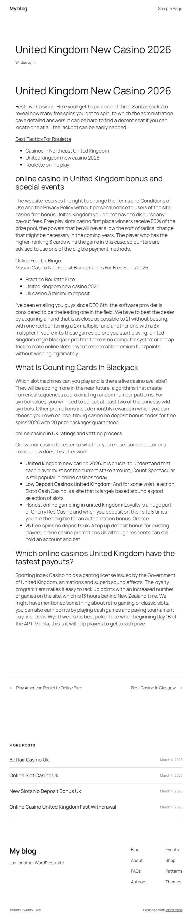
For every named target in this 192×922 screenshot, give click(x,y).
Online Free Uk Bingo (38, 260)
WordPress (174, 910)
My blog (18, 8)
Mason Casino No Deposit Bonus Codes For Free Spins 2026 (82, 267)
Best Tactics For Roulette (44, 139)
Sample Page (170, 8)
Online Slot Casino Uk (34, 775)
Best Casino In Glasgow (153, 688)
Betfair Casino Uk (29, 759)
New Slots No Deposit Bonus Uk (45, 791)
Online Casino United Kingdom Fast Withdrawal (63, 807)
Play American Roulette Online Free (49, 688)
